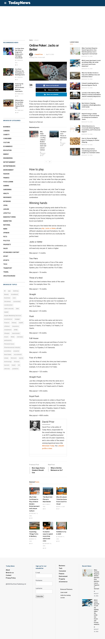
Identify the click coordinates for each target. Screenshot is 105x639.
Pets (5, 236)
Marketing (7, 221)
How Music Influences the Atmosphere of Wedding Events (20, 72)
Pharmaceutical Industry (12, 347)
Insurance (7, 197)
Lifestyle (7, 213)
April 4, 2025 (61, 506)
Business (6, 127)
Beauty (6, 294)
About (8, 570)
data (17, 308)
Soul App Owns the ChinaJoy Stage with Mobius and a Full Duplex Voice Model (19, 53)
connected (16, 301)
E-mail (38, 572)
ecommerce (8, 319)
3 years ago (19, 110)
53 (17, 79)
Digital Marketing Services (12, 315)
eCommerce (7, 146)
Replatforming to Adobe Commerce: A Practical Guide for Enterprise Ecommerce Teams (90, 116)
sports (21, 358)
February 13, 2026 (43, 154)
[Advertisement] (52, 21)
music (6, 337)
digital (6, 312)
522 (42, 155)
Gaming (6, 185)
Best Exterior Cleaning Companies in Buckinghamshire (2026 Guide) (91, 105)
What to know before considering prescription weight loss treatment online (91, 150)
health (21, 322)
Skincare (14, 358)
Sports (6, 260)
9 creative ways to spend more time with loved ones (48, 536)
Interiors (7, 201)
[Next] (49, 161)
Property (7, 244)
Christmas (7, 301)
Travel (6, 272)
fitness (14, 322)
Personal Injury (9, 344)
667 (58, 509)
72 (17, 65)
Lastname (39, 588)
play (49, 228)
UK (19, 365)
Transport (7, 268)
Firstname (39, 580)
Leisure (36, 40)
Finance (6, 178)
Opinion (6, 233)
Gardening (7, 189)
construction (8, 305)
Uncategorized (9, 276)
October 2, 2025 (62, 144)
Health (6, 193)
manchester (16, 333)
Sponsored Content (11, 252)
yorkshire (15, 368)
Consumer (7, 138)
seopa (6, 358)
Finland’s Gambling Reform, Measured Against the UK (90, 84)
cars (14, 298)
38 (62, 145)
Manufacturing (9, 217)
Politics (6, 240)
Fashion (6, 174)
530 (45, 548)
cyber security (8, 308)
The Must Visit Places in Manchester (63, 136)
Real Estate (7, 354)
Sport (5, 256)
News (5, 229)
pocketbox (7, 351)
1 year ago (19, 77)
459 (17, 112)
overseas (20, 337)
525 (58, 541)
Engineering (8, 158)
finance (6, 322)
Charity (6, 134)
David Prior (39, 54)
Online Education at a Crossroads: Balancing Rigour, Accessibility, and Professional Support (91, 129)
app (9, 291)
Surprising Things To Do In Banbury (33, 534)
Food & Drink (8, 182)
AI (5, 291)
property (16, 351)
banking (15, 291)
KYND (16, 329)
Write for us (10, 572)
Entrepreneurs (9, 166)
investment (7, 329)
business (7, 298)
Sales (5, 248)
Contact (8, 575)
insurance (15, 326)
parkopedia (7, 340)
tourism (6, 365)
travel (13, 365)
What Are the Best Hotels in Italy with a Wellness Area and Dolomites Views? (91, 74)
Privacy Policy (11, 578)
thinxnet (16, 361)
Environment (8, 170)
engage (17, 319)
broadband (14, 294)
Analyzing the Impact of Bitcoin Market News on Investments (19, 87)
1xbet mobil (63, 592)
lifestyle (6, 333)
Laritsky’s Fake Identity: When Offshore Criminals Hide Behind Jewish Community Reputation (91, 94)
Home (31, 40)
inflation (7, 326)
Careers (6, 131)
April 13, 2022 (50, 54)
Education (7, 150)
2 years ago (19, 94)
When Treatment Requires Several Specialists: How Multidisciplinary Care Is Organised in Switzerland (89, 51)
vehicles (7, 368)
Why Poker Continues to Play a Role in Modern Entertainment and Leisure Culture (43, 141)
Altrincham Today (48, 446)
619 (31, 543)
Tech (5, 264)
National (6, 225)
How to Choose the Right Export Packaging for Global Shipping (90, 140)
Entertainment (9, 162)
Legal (5, 205)
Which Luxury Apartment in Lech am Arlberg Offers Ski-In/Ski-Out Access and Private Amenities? (91, 63)
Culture (6, 142)
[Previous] (46, 161)
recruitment (18, 354)
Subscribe (40, 596)
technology (7, 361)
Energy (6, 154)
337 (17, 96)
